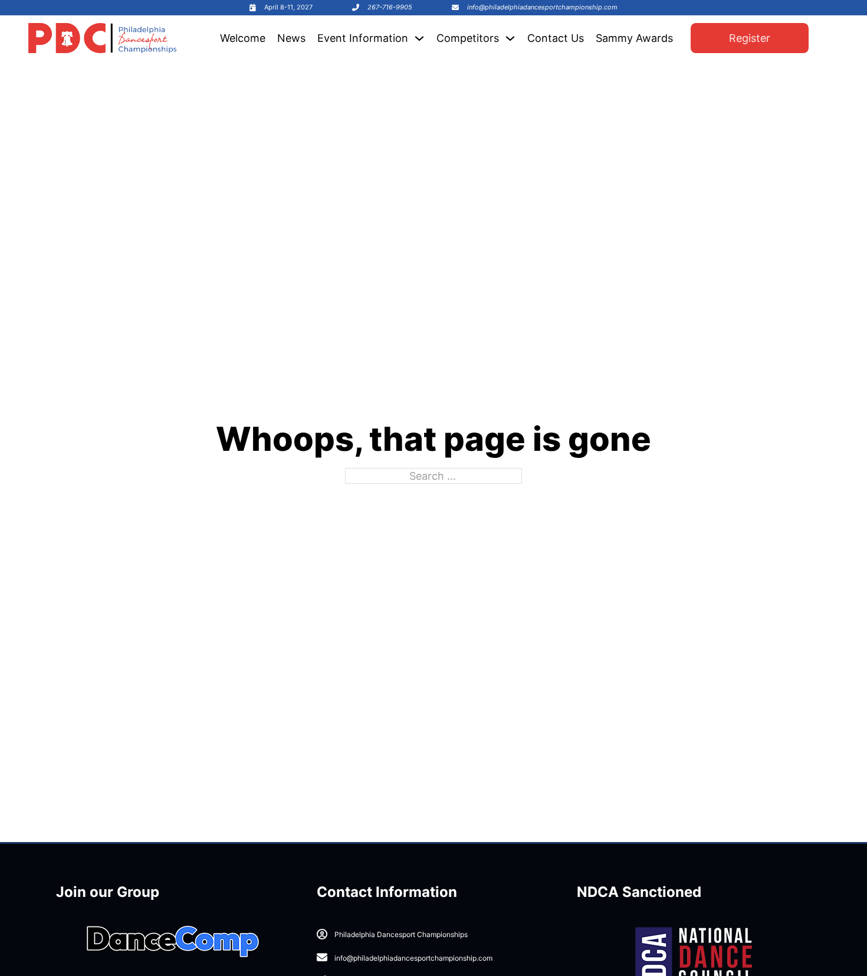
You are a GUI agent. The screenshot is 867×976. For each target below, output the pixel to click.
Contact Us (555, 38)
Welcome (242, 38)
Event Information (362, 38)
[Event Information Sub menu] (419, 38)
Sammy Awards (634, 38)
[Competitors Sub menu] (510, 38)
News (291, 38)
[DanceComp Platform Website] (173, 941)
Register (749, 38)
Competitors (467, 38)
